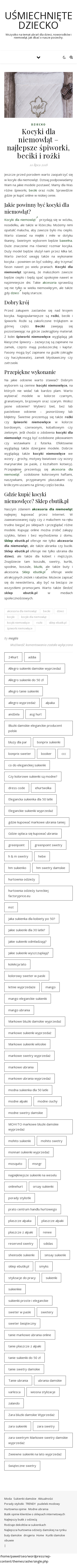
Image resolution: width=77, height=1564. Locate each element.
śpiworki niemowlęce (20, 628)
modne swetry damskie (25, 1113)
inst (11, 907)
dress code (16, 788)
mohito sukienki (19, 1141)
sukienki (51, 1278)
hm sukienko (17, 868)
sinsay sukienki (55, 1255)
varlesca (14, 1392)
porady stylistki (19, 1198)
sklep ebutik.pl (58, 622)
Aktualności (45, 1499)
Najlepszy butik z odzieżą (20, 1519)
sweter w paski (19, 1312)
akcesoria (49, 282)
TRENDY (31, 1504)
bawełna (66, 240)
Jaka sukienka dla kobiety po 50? (31, 919)
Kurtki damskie (55, 1535)
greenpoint (16, 845)
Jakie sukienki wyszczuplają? (28, 953)
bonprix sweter (19, 753)
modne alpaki (18, 1101)
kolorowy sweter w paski (26, 976)
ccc (64, 753)
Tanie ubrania (18, 1380)
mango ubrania (19, 1010)
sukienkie (15, 1289)
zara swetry (46, 1426)
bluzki (38, 566)
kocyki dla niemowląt (33, 617)
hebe (42, 856)
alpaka (50, 703)
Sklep (8, 540)
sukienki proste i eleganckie (28, 1300)
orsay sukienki (43, 1186)
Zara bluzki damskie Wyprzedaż (31, 1415)
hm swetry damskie (50, 868)
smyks (44, 1266)
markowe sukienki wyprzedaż (29, 1033)
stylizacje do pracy (22, 1278)
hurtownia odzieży (21, 879)
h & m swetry (18, 856)
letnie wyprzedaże (22, 987)
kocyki (11, 617)
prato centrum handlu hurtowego (32, 1209)
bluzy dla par (17, 742)
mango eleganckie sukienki (27, 998)
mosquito (15, 1163)
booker (46, 753)
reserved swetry (20, 1243)
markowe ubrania (21, 1067)
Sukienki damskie (24, 1499)
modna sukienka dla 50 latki (28, 1090)
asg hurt (36, 714)
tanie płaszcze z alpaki (24, 1346)
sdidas (48, 1243)
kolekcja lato (17, 964)
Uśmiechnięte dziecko (39, 20)
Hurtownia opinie (15, 1509)
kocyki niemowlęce (18, 622)
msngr (37, 1163)
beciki (33, 190)
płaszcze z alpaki (20, 1232)
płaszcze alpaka (19, 1221)
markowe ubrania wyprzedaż (29, 1078)
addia (32, 657)
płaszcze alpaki (52, 1221)
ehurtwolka (43, 788)
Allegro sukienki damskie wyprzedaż (34, 668)
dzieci (15, 293)
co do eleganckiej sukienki (27, 765)
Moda (8, 1499)
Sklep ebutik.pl (34, 572)
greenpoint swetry (48, 845)
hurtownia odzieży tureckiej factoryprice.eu (28, 893)
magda (13, 638)
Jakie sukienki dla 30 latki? (26, 930)
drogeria (29, 1535)
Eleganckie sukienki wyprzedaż (30, 811)
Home (40, 1535)
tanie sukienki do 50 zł (24, 1357)
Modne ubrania (38, 1509)
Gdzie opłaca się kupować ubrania (33, 833)
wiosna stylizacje (43, 1392)
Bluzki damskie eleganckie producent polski (35, 728)
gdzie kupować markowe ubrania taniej (36, 822)
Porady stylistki (14, 1504)
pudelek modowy (48, 1504)
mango (51, 987)
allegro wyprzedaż (22, 703)
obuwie (9, 1540)
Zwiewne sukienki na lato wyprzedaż (35, 1454)
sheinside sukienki (21, 1255)
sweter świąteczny (22, 1323)
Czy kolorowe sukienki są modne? (32, 776)
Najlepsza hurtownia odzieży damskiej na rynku (35, 1530)
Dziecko (38, 124)
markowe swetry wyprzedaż (29, 1055)
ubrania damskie (50, 1380)
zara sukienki (17, 1426)
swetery (47, 1312)
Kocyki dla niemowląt (20, 219)
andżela (13, 714)
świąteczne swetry (22, 1465)
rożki (39, 622)
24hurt (13, 657)
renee (47, 1232)
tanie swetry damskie (24, 1369)
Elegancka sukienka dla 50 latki (30, 799)
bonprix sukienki (48, 742)
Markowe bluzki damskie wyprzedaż (34, 1021)
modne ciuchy (48, 1101)
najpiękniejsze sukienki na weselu (32, 1175)
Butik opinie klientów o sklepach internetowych (34, 1514)
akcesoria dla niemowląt (52, 509)
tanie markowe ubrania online (29, 1335)
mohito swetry (51, 1141)
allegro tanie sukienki (23, 691)
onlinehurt (15, 1186)
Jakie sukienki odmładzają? (27, 941)
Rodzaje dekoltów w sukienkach (25, 1525)
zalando (14, 1403)
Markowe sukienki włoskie (27, 1044)
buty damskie (13, 1535)
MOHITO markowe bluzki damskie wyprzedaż (33, 1127)
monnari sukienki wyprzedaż (28, 1152)
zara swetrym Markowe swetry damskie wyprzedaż (38, 1440)
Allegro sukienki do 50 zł (26, 680)
